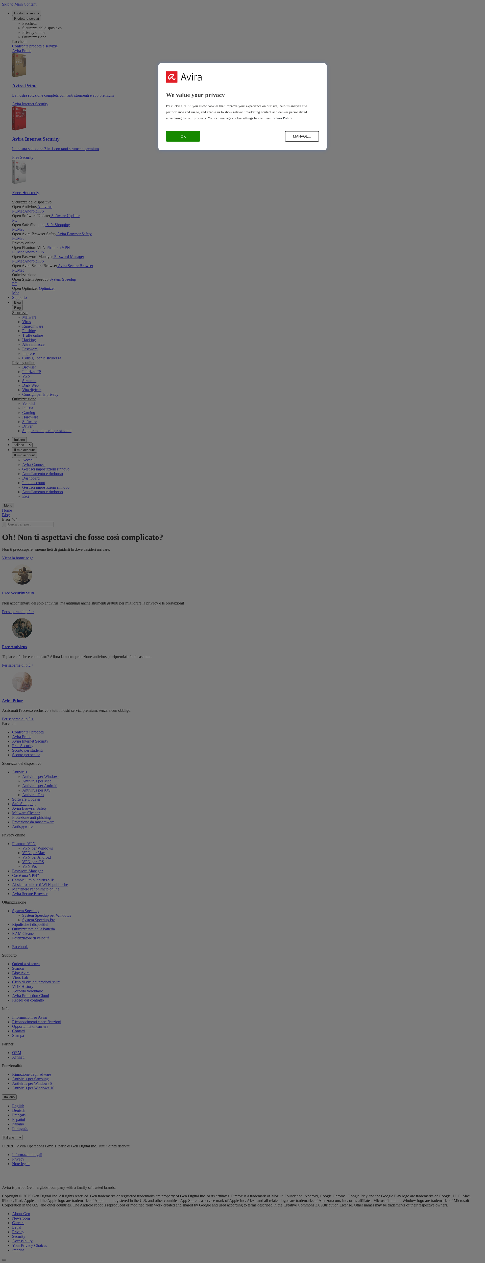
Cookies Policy (281, 118)
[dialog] (242, 106)
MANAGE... (302, 136)
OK (183, 136)
